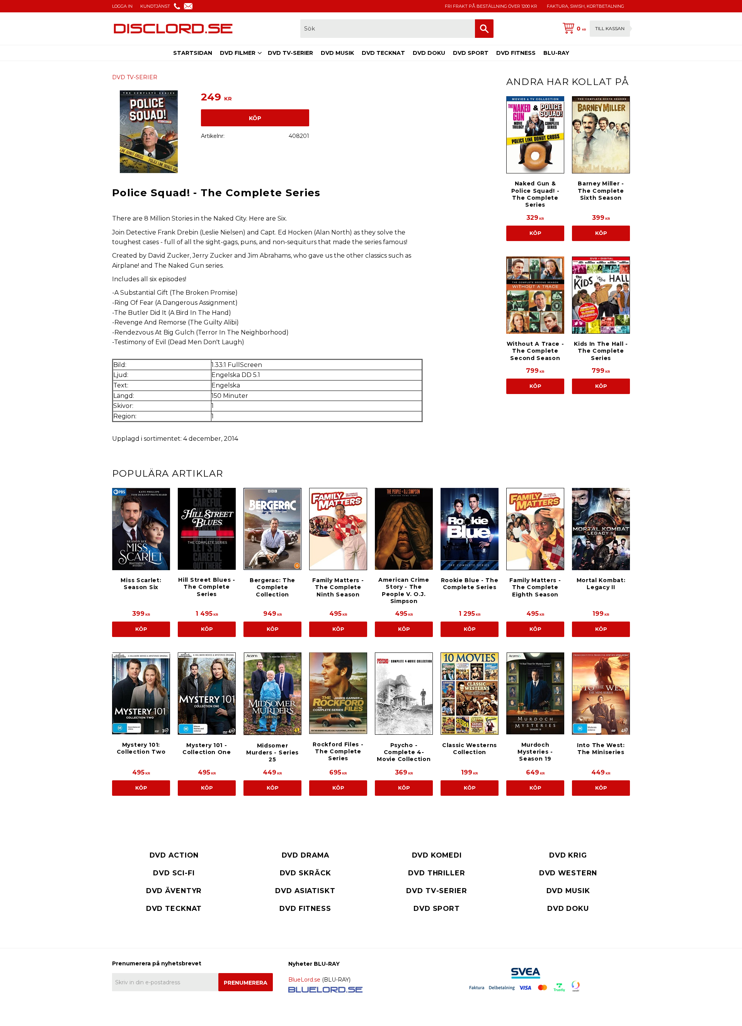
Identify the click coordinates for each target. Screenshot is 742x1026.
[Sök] (484, 28)
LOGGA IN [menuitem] (122, 6)
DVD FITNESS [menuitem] (516, 52)
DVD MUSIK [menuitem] (337, 52)
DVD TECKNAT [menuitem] (383, 52)
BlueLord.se (304, 979)
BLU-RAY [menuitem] (556, 52)
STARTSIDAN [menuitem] (192, 52)
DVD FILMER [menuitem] (237, 52)
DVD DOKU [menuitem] (429, 52)
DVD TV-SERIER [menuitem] (290, 52)
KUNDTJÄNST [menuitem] (155, 6)
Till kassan (610, 28)
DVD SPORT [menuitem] (470, 52)
